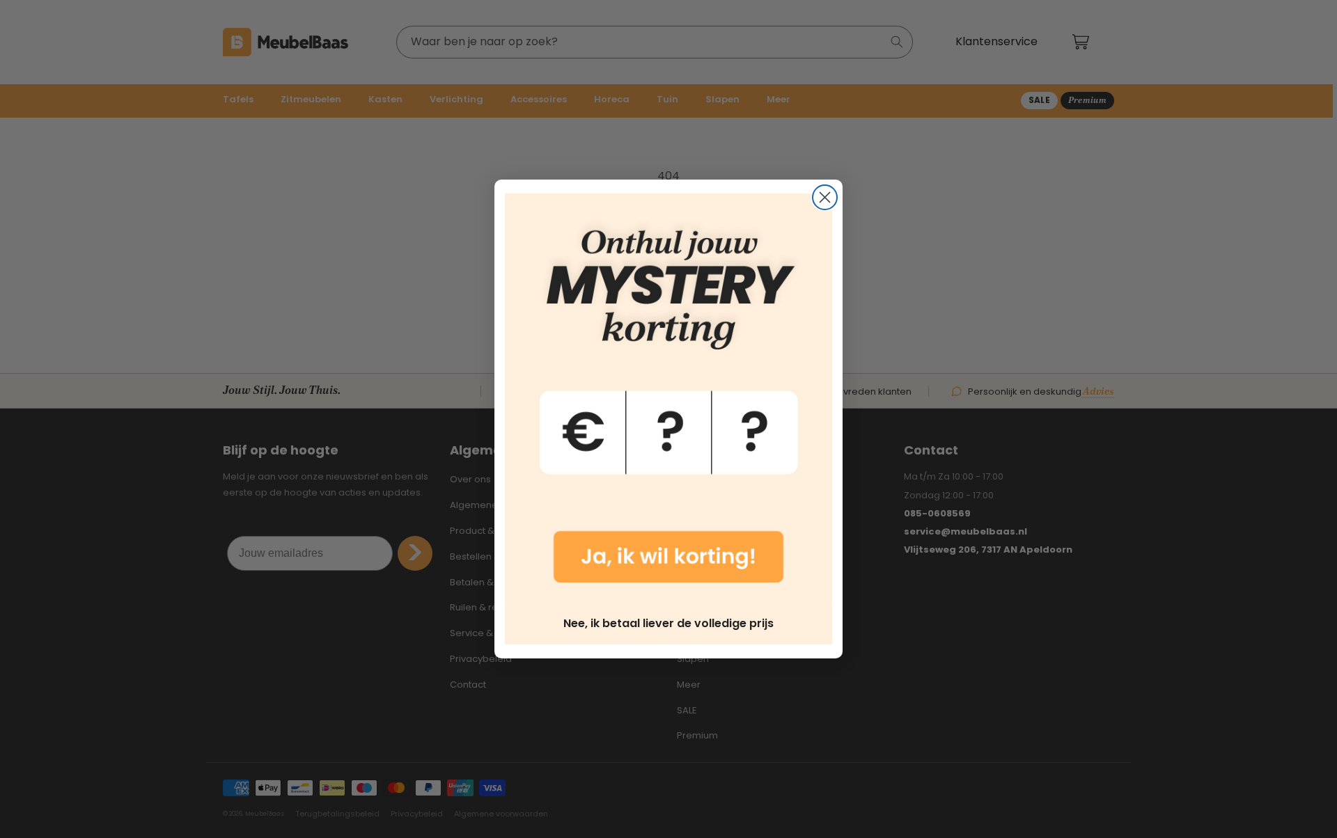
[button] (668, 398)
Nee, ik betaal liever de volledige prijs (668, 623)
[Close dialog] (825, 197)
